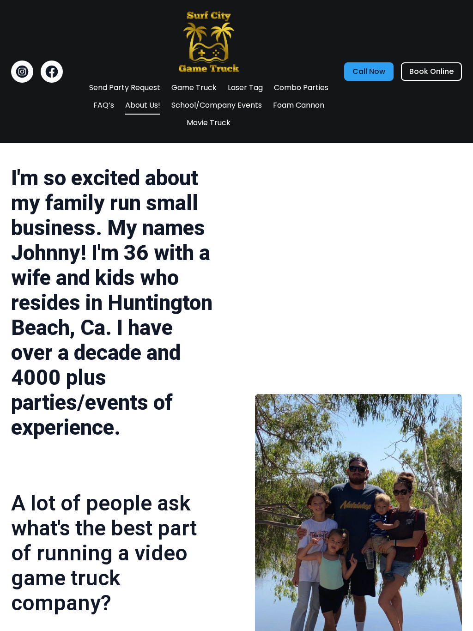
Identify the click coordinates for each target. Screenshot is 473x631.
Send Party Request (124, 87)
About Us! (142, 105)
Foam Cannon (298, 105)
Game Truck (194, 87)
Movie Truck (208, 122)
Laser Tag (245, 87)
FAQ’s (103, 105)
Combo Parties (301, 87)
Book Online (431, 71)
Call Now (368, 71)
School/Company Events (216, 105)
